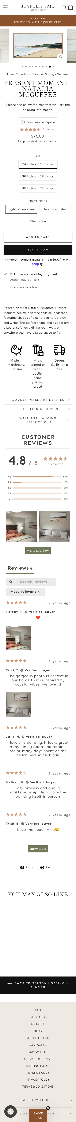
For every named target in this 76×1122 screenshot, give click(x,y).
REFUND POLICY (38, 1073)
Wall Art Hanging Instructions (38, 420)
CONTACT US (38, 1045)
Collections (23, 74)
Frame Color (38, 201)
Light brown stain (21, 209)
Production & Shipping (38, 409)
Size (38, 156)
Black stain (38, 221)
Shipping (23, 141)
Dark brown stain (55, 209)
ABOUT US (38, 1024)
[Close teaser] (48, 1108)
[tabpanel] (38, 717)
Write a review (38, 550)
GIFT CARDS (38, 1017)
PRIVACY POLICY (38, 1080)
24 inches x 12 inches (38, 164)
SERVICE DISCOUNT (38, 1059)
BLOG (38, 1031)
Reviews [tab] (19, 568)
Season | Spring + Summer (51, 74)
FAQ (38, 1010)
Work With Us (37, 1100)
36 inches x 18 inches (38, 176)
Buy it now (38, 249)
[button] (21, 526)
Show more (38, 849)
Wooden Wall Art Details (38, 399)
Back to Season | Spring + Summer (41, 985)
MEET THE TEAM (38, 1038)
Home (10, 74)
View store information (23, 287)
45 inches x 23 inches (38, 188)
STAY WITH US (38, 1052)
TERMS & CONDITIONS (38, 1087)
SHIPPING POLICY (38, 1066)
